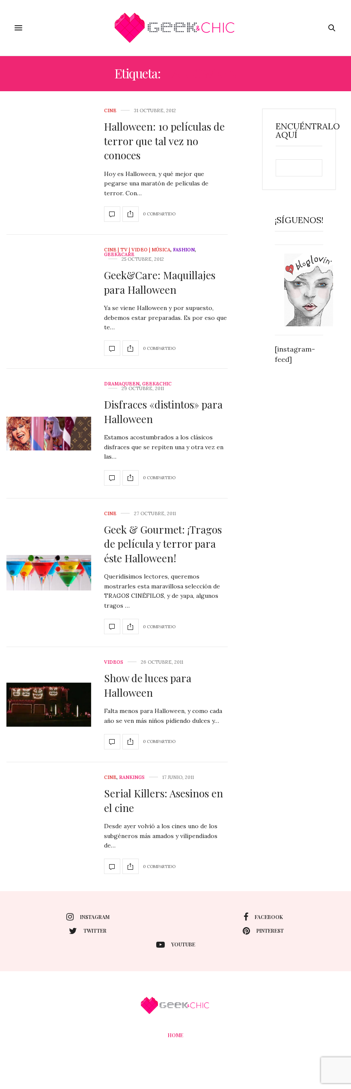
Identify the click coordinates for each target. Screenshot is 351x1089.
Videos (113, 662)
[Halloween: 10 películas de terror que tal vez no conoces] (112, 214)
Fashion (184, 250)
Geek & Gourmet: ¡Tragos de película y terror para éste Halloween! (163, 543)
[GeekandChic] (175, 28)
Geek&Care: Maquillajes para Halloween (159, 282)
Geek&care (119, 254)
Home (175, 1035)
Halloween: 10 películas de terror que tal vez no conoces (164, 140)
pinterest (270, 930)
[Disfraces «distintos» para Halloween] (48, 434)
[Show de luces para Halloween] (48, 705)
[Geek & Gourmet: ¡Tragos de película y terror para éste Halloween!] (48, 573)
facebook (269, 916)
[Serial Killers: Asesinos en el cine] (112, 866)
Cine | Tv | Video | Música (137, 250)
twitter (95, 930)
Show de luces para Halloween (147, 685)
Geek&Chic (157, 384)
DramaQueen (122, 384)
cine (110, 110)
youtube (183, 944)
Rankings (132, 777)
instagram (95, 916)
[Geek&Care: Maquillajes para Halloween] (112, 348)
